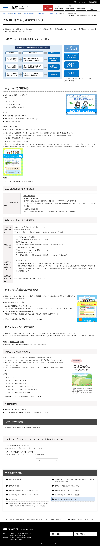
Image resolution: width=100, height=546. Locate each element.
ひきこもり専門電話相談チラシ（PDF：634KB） (18, 181)
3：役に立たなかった (37, 448)
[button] (80, 2)
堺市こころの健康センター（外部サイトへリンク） (32, 239)
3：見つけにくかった (41, 454)
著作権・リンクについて (36, 519)
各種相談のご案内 (53, 13)
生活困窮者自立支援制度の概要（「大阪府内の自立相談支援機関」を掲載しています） (43, 263)
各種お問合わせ (80, 534)
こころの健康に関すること (41, 13)
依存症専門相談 (14, 486)
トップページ (6, 13)
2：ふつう (23, 448)
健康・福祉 (13, 13)
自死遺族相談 (13, 499)
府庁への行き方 (56, 534)
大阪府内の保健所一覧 (31, 209)
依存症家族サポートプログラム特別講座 (67, 495)
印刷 (73, 15)
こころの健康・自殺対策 (27, 13)
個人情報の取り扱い (76, 519)
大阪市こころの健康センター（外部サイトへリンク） (31, 227)
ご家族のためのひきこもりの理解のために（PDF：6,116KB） (22, 396)
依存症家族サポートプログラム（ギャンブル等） (24, 495)
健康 (19, 13)
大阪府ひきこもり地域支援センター (66, 499)
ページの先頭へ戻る (95, 528)
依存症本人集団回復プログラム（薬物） (67, 486)
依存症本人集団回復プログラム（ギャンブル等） (24, 490)
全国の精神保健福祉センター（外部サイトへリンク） (31, 278)
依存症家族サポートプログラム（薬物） (67, 490)
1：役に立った (11, 448)
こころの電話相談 (29, 196)
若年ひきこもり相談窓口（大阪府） (16, 409)
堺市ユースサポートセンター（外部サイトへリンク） (33, 250)
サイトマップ (90, 519)
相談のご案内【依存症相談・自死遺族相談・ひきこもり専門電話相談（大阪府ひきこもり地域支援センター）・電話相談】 (28, 505)
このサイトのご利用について (16, 519)
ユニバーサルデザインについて (57, 519)
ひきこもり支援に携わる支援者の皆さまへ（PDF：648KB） (23, 319)
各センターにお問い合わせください (59, 135)
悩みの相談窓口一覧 (15, 479)
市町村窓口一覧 (21, 260)
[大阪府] (15, 7)
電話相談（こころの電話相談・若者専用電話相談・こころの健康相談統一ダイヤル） (74, 480)
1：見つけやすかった (13, 454)
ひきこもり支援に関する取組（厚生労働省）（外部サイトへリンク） (26, 412)
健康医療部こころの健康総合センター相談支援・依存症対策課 (22, 427)
